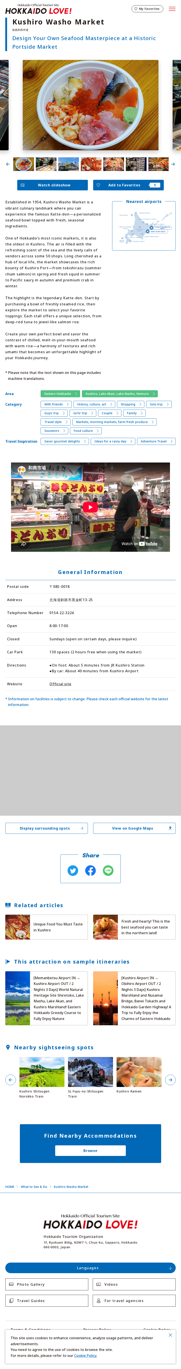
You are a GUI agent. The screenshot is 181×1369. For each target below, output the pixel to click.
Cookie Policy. (85, 1355)
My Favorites (149, 9)
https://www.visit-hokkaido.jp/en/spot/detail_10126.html (41, 1062)
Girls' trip (80, 413)
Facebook (90, 870)
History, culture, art (91, 404)
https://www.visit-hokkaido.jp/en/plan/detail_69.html (123, 975)
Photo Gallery (31, 1284)
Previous (8, 164)
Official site (60, 684)
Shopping (128, 404)
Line (108, 870)
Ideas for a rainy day (110, 441)
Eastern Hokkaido (57, 394)
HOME (9, 1187)
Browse (90, 1150)
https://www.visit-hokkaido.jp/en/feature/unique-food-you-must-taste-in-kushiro (46, 920)
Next (173, 164)
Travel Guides (31, 1300)
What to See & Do (34, 1187)
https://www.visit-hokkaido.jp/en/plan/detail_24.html (35, 975)
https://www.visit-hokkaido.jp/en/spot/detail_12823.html (139, 1062)
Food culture (83, 431)
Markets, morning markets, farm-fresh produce (112, 422)
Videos (111, 1284)
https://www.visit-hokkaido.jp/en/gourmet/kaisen (120, 918)
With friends (53, 404)
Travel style (53, 422)
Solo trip (156, 404)
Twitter (73, 870)
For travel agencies (124, 1300)
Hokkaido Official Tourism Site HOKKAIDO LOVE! (38, 9)
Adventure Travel (154, 441)
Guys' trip (51, 413)
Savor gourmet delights (62, 441)
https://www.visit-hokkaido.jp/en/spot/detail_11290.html (90, 1062)
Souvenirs (51, 431)
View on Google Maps (132, 828)
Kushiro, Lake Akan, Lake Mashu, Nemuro (117, 394)
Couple (107, 413)
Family (132, 413)
